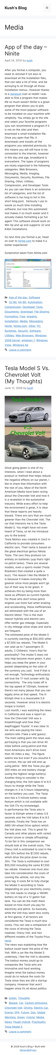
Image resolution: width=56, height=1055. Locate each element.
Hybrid (30, 1017)
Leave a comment (20, 349)
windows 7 (28, 340)
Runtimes (10, 330)
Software (34, 297)
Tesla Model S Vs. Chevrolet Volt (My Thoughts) (27, 374)
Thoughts (24, 998)
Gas (33, 1012)
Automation (35, 302)
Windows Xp (20, 345)
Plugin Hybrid (21, 1022)
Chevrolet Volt (13, 1007)
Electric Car (41, 1007)
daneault (15, 94)
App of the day (18, 297)
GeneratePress (28, 1050)
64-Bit (22, 302)
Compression (13, 307)
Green (12, 998)
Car (21, 1003)
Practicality (38, 1022)
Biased (13, 1003)
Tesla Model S (13, 1026)
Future (25, 1012)
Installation (11, 321)
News (8, 1022)
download (26, 311)
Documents (12, 311)
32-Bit (13, 302)
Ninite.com (24, 240)
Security (23, 330)
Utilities (9, 335)
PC (38, 326)
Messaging (36, 321)
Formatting (11, 316)
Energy (9, 1012)
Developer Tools (33, 307)
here (7, 940)
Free (22, 316)
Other (31, 326)
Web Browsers (25, 335)
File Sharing (41, 311)
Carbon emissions (36, 1003)
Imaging (32, 316)
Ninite (8, 326)
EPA (17, 1012)
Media (24, 321)
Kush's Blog (16, 7)
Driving (28, 1007)
